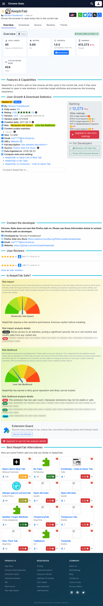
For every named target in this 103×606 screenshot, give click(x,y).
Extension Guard (12, 574)
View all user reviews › (12, 270)
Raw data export (12, 590)
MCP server (10, 586)
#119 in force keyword (80, 119)
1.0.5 (16, 115)
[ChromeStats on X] (83, 592)
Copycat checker (44, 574)
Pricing (40, 566)
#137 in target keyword (80, 121)
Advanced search (44, 570)
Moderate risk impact (22, 125)
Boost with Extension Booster (86, 153)
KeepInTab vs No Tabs (16, 160)
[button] (3, 3)
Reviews (51, 25)
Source (37, 25)
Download (24, 25)
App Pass (9, 566)
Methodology (74, 570)
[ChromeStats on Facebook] (77, 592)
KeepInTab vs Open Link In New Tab (23, 157)
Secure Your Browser (22, 434)
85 (18, 109)
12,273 (80, 108)
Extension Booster (12, 578)
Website (15, 141)
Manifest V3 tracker (45, 578)
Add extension (43, 586)
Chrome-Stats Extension (15, 570)
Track (23, 34)
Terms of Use (75, 582)
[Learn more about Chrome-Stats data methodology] (38, 147)
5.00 (23, 112)
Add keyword (42, 590)
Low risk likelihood (45, 125)
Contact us (74, 578)
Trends (63, 25)
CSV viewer (42, 582)
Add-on (29, 15)
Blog (71, 574)
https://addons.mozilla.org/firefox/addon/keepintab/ (54, 239)
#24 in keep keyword (80, 116)
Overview (8, 25)
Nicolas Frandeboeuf (13, 15)
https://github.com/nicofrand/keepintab (34, 245)
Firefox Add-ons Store (86, 34)
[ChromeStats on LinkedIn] (71, 592)
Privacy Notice (75, 586)
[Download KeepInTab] (63, 47)
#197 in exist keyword (80, 129)
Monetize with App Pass (85, 148)
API (6, 582)
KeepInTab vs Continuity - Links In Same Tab (27, 164)
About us (73, 566)
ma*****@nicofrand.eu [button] (22, 138)
